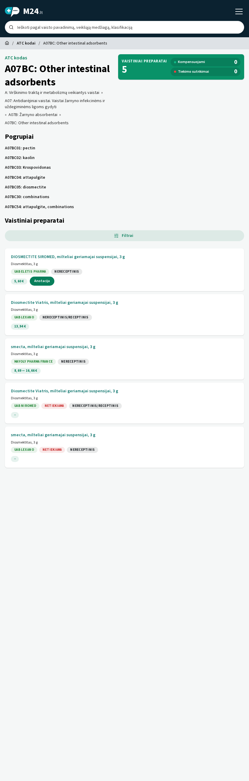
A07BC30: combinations (27, 197)
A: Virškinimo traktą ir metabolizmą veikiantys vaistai (52, 93)
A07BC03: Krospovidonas (28, 168)
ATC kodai (26, 43)
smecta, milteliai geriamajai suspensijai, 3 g (53, 347)
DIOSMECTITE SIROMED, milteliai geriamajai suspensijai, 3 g (68, 257)
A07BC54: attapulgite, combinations (39, 207)
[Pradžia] (7, 43)
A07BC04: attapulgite (25, 177)
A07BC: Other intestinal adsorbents (37, 123)
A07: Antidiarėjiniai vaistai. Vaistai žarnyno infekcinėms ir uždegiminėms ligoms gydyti (55, 104)
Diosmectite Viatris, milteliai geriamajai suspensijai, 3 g (64, 303)
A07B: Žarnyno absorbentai (33, 115)
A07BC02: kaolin (20, 158)
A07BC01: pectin (20, 148)
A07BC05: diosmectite (25, 187)
